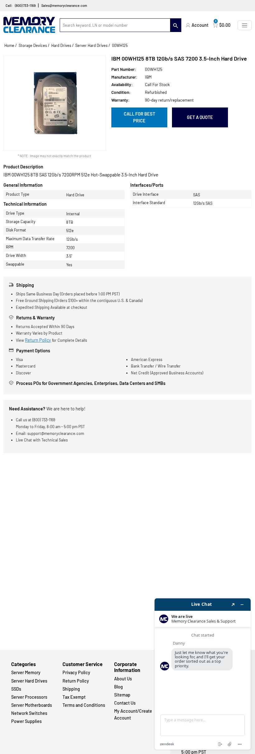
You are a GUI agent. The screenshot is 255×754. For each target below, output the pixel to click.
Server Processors (29, 697)
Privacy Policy (76, 672)
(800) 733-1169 (25, 5)
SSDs (16, 689)
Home (9, 45)
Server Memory (25, 672)
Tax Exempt (74, 697)
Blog (118, 686)
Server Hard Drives (91, 45)
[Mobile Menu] (245, 25)
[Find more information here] (202, 674)
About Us (123, 678)
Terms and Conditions (84, 705)
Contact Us (125, 703)
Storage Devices (33, 45)
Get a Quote (200, 117)
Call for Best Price (139, 117)
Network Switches (29, 713)
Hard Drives (61, 45)
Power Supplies (26, 721)
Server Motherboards (31, 705)
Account (200, 25)
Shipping (71, 689)
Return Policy (38, 340)
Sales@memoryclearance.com (64, 5)
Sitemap (122, 694)
